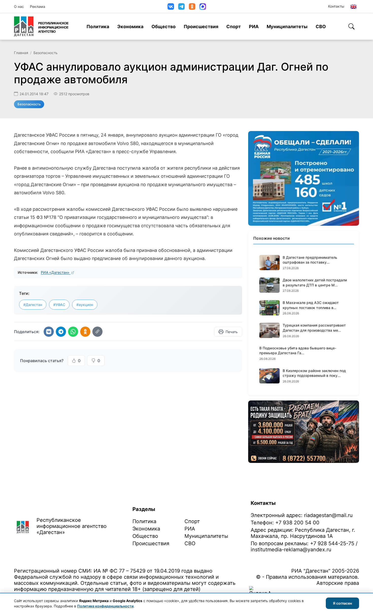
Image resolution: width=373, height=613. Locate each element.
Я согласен (342, 603)
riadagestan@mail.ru (328, 515)
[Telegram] (181, 6)
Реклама (37, 6)
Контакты (336, 6)
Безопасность (45, 53)
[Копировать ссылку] (97, 332)
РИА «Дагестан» (56, 272)
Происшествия (201, 26)
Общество (163, 26)
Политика (98, 26)
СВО (321, 26)
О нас (19, 6)
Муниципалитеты (287, 26)
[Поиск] (351, 26)
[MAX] (202, 6)
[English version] (353, 7)
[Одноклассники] (192, 6)
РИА (254, 26)
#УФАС (59, 304)
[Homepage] (41, 26)
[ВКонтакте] (170, 6)
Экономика (130, 26)
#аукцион (84, 304)
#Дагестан (32, 304)
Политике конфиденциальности (105, 606)
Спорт (233, 26)
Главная (21, 53)
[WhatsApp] (73, 332)
